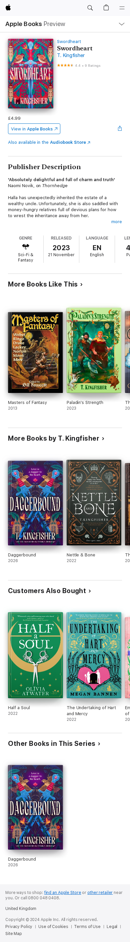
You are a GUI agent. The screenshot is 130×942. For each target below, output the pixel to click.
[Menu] (122, 8)
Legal (112, 926)
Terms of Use (87, 926)
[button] (90, 8)
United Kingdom (20, 908)
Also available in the (47, 142)
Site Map (13, 933)
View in (32, 128)
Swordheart (69, 41)
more (116, 221)
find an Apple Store (62, 892)
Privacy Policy (18, 926)
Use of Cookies (53, 926)
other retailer (100, 892)
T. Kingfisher (71, 55)
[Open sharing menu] (120, 128)
